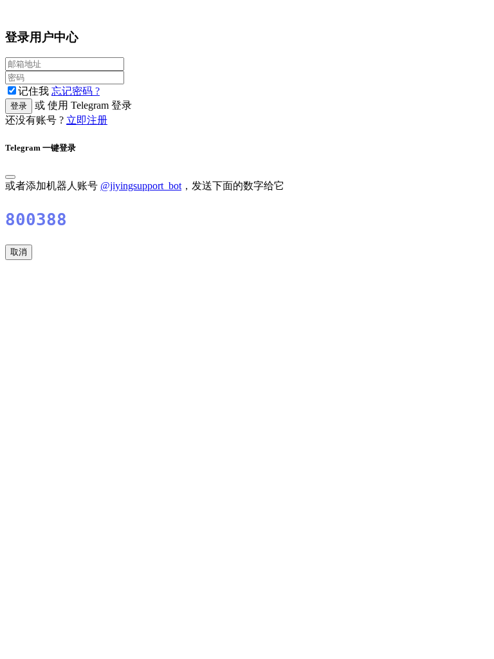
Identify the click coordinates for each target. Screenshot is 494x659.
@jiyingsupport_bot (140, 185)
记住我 (34, 91)
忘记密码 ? (75, 91)
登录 (18, 106)
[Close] (10, 177)
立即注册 (86, 120)
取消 (18, 252)
